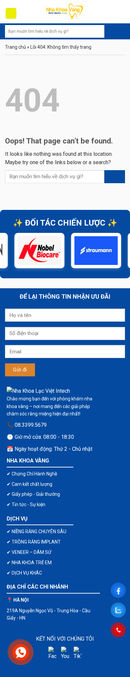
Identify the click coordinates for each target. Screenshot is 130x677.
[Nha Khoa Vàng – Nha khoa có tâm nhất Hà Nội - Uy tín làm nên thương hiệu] (65, 11)
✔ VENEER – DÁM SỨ (29, 552)
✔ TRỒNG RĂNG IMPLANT (34, 542)
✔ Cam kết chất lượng (29, 484)
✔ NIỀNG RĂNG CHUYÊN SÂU (36, 531)
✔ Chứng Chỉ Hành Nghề (32, 473)
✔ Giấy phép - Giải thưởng (33, 494)
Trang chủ (15, 47)
